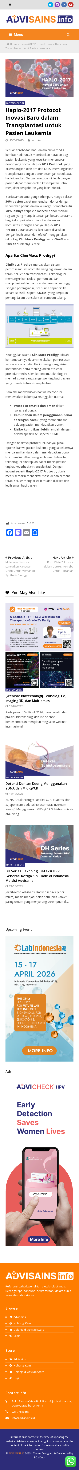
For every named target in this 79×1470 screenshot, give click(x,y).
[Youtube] (71, 4)
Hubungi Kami (22, 1323)
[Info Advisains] (39, 21)
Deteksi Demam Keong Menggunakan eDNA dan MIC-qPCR (36, 786)
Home (13, 44)
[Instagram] (57, 4)
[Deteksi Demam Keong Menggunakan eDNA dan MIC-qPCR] (39, 756)
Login (16, 1336)
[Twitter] (50, 4)
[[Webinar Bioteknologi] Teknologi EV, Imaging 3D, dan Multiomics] (39, 645)
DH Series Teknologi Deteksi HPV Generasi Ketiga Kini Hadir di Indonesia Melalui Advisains (37, 876)
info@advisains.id (23, 1418)
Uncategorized (15, 864)
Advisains (19, 1317)
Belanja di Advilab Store (28, 1329)
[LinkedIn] (64, 4)
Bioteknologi (15, 103)
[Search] (68, 34)
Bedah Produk (14, 777)
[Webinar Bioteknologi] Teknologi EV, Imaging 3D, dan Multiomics (35, 698)
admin (36, 140)
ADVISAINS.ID (16, 1453)
